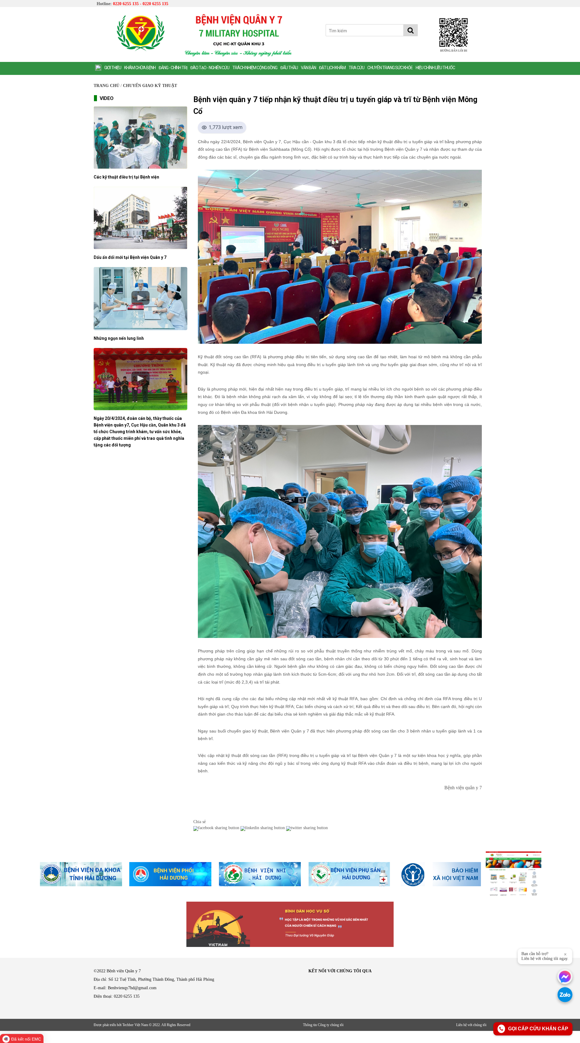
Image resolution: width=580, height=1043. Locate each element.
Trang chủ (106, 85)
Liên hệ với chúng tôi (471, 1025)
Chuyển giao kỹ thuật (150, 85)
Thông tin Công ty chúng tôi (323, 1025)
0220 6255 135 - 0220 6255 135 (140, 4)
